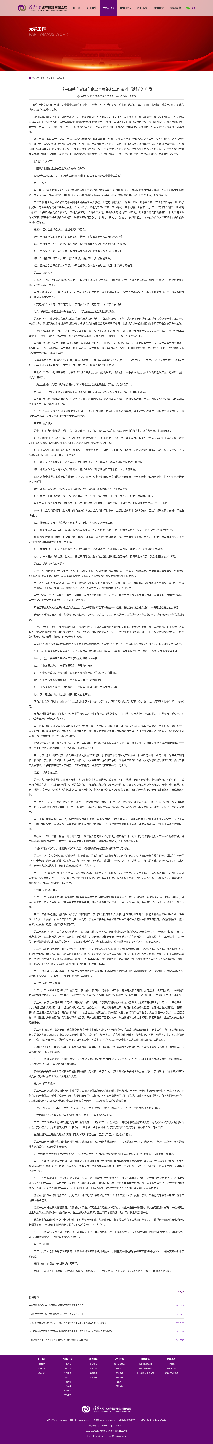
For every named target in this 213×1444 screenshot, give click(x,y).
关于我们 (91, 8)
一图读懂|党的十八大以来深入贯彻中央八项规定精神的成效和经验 (58, 1340)
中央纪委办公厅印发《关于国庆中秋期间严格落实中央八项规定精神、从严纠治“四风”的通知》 (71, 1331)
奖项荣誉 (175, 8)
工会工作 (67, 1382)
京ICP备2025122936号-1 (117, 1431)
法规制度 (67, 1391)
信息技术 (119, 1382)
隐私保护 (118, 1426)
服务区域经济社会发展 (145, 1373)
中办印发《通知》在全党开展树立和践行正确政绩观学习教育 (56, 1305)
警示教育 (67, 1377)
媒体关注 (93, 1373)
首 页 (76, 8)
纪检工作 (67, 1373)
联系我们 (41, 1373)
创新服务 (159, 8)
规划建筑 (119, 1373)
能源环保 (119, 1377)
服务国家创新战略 (145, 1364)
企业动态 (93, 1368)
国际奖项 (171, 1364)
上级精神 (60, 78)
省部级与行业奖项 (171, 1373)
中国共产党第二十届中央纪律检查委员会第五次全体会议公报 (56, 1314)
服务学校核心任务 (145, 1368)
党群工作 (108, 8)
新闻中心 (125, 8)
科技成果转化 (119, 1364)
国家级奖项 (171, 1368)
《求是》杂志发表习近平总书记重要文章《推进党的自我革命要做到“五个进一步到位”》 (68, 1322)
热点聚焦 (93, 1364)
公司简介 (41, 1364)
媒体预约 (93, 1377)
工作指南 (67, 1395)
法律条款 (105, 1426)
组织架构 (41, 1368)
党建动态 (67, 1368)
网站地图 (92, 1426)
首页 (42, 78)
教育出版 (119, 1368)
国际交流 (119, 1386)
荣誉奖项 (171, 1359)
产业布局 (142, 8)
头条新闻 (67, 1364)
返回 (182, 1291)
